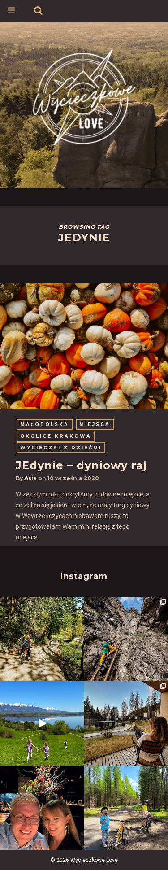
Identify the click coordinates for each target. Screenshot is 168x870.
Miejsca (94, 424)
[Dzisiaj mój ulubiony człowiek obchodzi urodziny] (42, 808)
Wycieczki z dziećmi (61, 448)
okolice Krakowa (55, 436)
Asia (30, 478)
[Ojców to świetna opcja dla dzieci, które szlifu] (42, 639)
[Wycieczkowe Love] (84, 96)
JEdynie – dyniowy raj (81, 465)
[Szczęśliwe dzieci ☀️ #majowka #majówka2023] (42, 723)
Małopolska (44, 424)
